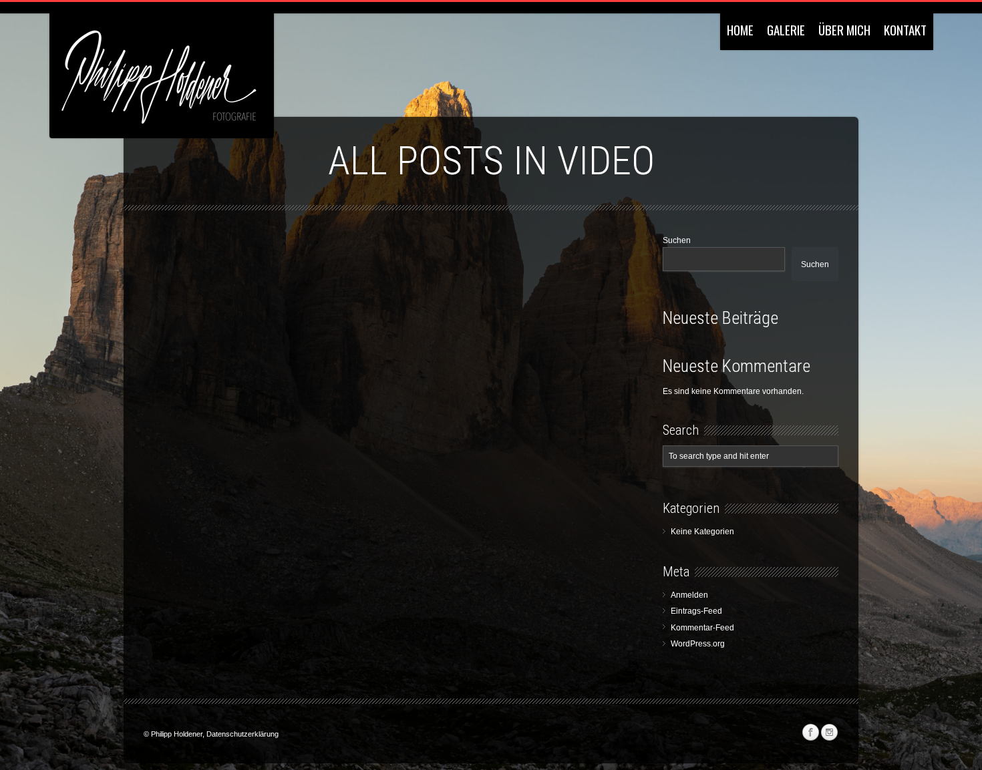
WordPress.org (698, 643)
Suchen (677, 240)
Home (740, 29)
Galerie (786, 29)
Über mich (844, 29)
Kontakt (905, 29)
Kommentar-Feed (702, 627)
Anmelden (689, 595)
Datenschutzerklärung (242, 734)
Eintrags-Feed (696, 611)
